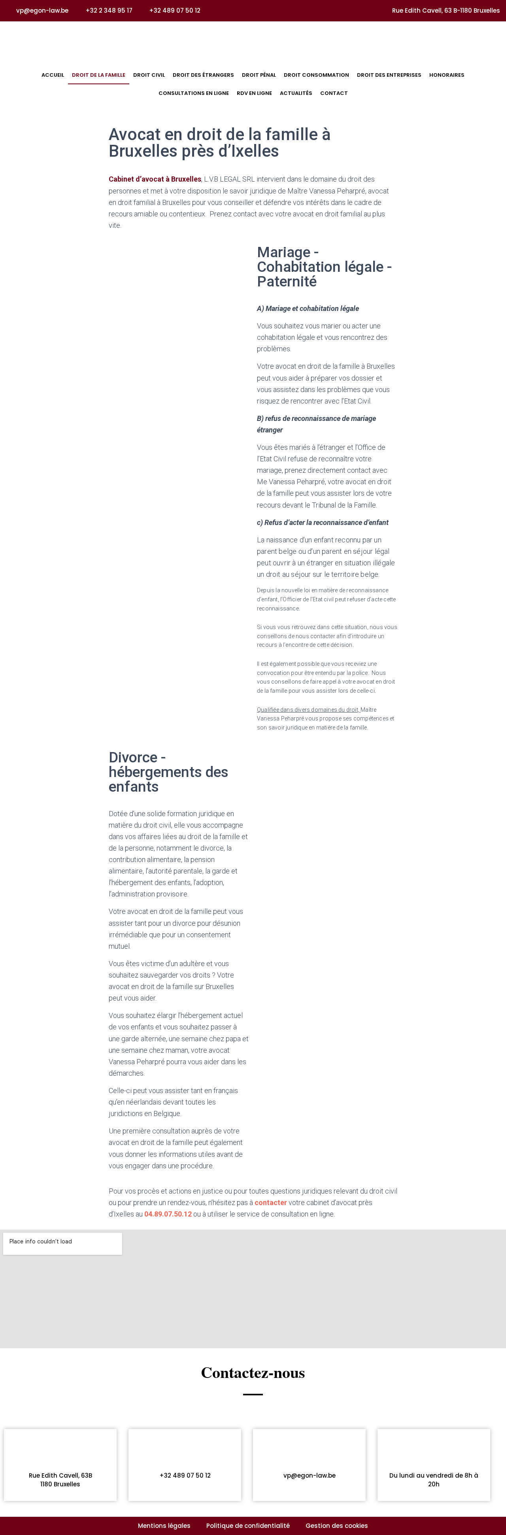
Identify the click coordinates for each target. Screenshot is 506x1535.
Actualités (296, 93)
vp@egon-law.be (309, 1475)
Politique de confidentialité (248, 1526)
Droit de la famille (98, 75)
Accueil (53, 75)
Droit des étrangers (203, 75)
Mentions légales (164, 1526)
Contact (334, 93)
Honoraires (446, 75)
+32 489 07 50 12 (185, 1475)
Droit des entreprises (389, 75)
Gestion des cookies (337, 1526)
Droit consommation (316, 75)
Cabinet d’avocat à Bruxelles (155, 179)
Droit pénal (259, 75)
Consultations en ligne (194, 93)
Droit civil (149, 75)
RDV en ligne (254, 93)
